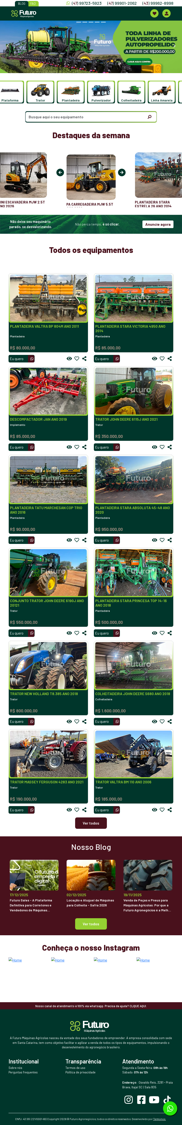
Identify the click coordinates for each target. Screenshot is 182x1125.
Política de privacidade (80, 1072)
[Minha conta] (166, 13)
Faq (33, 3)
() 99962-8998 (157, 3)
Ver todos (91, 823)
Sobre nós (15, 1068)
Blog (21, 3)
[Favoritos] (77, 358)
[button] (14, 92)
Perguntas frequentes (23, 1072)
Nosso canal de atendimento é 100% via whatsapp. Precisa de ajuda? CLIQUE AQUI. (91, 1006)
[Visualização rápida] (69, 358)
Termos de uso (75, 1068)
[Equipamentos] (154, 13)
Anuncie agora (158, 224)
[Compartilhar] (84, 358)
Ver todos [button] (91, 924)
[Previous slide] (7, 46)
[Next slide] (174, 46)
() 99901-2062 (122, 3)
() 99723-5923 (87, 3)
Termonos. (159, 1119)
